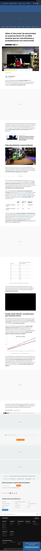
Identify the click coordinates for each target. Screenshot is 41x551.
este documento (22, 192)
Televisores (16, 413)
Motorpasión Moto (36, 524)
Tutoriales (16, 503)
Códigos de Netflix (28, 478)
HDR (20, 413)
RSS (14, 493)
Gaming (33, 26)
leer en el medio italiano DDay (19, 217)
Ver (21, 439)
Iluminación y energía (5, 503)
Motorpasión (35, 522)
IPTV (33, 478)
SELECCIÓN (20, 3)
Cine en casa (17, 507)
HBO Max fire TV (13, 478)
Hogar (29, 501)
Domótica (23, 26)
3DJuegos (11, 522)
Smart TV (29, 505)
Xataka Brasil (4, 543)
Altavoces (14, 26)
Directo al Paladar (28, 522)
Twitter (39, 3)
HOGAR (24, 3)
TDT (3, 26)
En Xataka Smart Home (22, 135)
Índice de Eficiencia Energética (16, 195)
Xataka (3, 522)
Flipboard (34, 3)
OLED (37, 26)
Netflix (11, 26)
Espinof (19, 524)
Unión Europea (16, 410)
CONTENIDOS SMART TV (13, 3)
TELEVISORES (5, 3)
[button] (12, 76)
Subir (36, 518)
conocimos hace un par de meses (15, 167)
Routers (3, 507)
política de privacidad (15, 487)
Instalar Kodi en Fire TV (20, 478)
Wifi (28, 507)
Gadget (27, 26)
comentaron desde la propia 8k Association (14, 330)
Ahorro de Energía (5, 505)
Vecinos (7, 26)
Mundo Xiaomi (4, 529)
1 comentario (9, 44)
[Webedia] (38, 0)
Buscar (37, 514)
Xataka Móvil (4, 524)
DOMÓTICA (28, 3)
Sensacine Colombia (19, 544)
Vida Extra (11, 524)
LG (30, 26)
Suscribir (18, 485)
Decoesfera (4, 534)
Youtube (37, 3)
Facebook (12, 44)
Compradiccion (4, 535)
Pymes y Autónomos (12, 535)
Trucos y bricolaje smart (32, 503)
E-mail (17, 44)
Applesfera (4, 525)
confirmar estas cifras (31, 214)
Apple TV (19, 26)
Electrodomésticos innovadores (20, 501)
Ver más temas (5, 509)
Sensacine (19, 522)
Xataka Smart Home (4, 527)
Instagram (35, 3)
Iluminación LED (17, 505)
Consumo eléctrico (26, 413)
